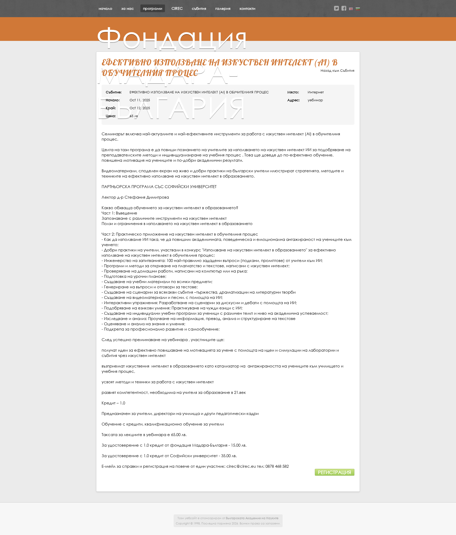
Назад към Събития (337, 70)
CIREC (177, 8)
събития (199, 8)
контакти (247, 8)
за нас (127, 8)
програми (152, 8)
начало (105, 8)
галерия (222, 8)
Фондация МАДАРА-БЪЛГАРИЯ (172, 72)
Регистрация (334, 472)
